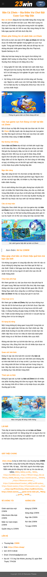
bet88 (28, 472)
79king (42, 492)
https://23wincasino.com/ (29, 486)
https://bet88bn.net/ (11, 475)
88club (16, 478)
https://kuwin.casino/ (10, 486)
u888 (30, 483)
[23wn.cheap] (23, 4)
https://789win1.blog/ (29, 475)
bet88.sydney (37, 483)
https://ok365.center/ (28, 478)
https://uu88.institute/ (34, 489)
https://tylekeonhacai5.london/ (15, 483)
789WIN (41, 478)
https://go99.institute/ (14, 489)
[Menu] (3, 3)
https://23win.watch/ (10, 492)
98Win (34, 472)
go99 (20, 494)
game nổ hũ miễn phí (30, 492)
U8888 (10, 478)
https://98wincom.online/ (23, 480)
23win (43, 486)
